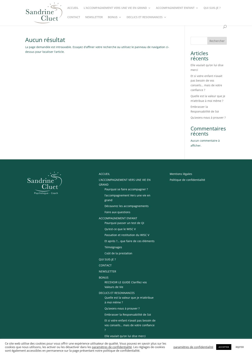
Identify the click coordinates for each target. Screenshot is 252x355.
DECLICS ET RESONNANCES (145, 17)
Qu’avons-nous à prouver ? (208, 117)
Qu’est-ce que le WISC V (120, 229)
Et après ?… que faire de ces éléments (130, 241)
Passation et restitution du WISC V (127, 235)
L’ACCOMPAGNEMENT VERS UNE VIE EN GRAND (115, 8)
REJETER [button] (240, 347)
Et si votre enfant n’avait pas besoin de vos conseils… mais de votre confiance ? (130, 325)
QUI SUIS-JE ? (212, 8)
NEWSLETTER (94, 17)
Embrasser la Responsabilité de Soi (128, 314)
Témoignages (113, 247)
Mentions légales (181, 174)
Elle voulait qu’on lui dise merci (125, 336)
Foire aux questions (117, 212)
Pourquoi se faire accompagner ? (126, 189)
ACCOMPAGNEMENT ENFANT (175, 8)
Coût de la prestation (118, 253)
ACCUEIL (73, 8)
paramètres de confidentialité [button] (112, 347)
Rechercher (217, 41)
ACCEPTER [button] (224, 347)
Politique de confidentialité (187, 180)
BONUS (113, 17)
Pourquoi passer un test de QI (124, 223)
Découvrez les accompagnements (127, 206)
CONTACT (73, 17)
